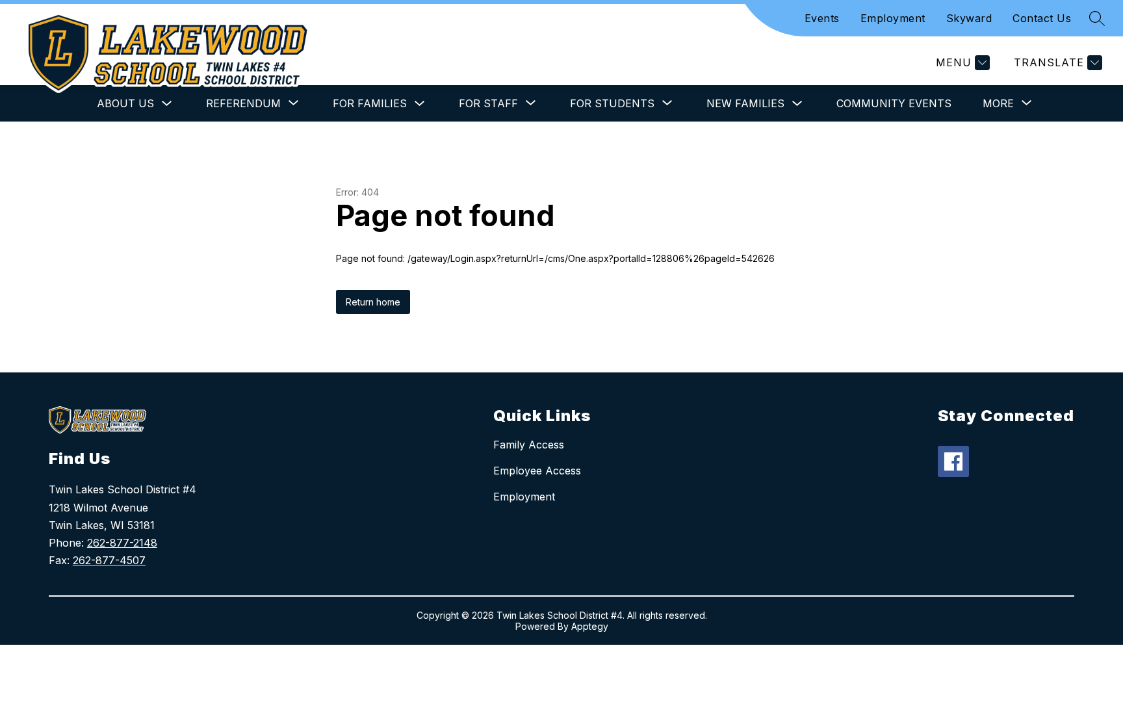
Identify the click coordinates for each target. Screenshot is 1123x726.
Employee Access (537, 470)
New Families (745, 103)
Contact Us (1042, 18)
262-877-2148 (122, 542)
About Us (125, 103)
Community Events (893, 103)
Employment (892, 18)
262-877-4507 (109, 560)
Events (822, 18)
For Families (370, 103)
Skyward (969, 18)
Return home (373, 301)
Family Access (528, 444)
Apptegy (589, 626)
